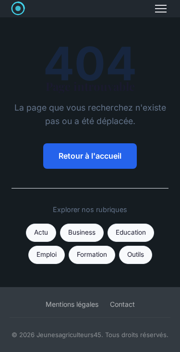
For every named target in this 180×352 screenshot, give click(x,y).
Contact (122, 304)
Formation (92, 254)
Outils (135, 254)
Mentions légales (72, 304)
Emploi (46, 254)
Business (82, 232)
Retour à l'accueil (90, 156)
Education (131, 232)
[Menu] (160, 8)
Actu (41, 232)
